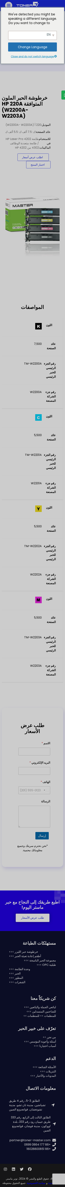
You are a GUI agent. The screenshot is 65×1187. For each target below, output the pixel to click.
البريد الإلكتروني (39, 762)
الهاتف (45, 782)
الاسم (46, 743)
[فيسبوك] (29, 1169)
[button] (32, 918)
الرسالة (45, 801)
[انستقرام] (5, 1169)
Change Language (32, 47)
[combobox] (46, 790)
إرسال (42, 835)
